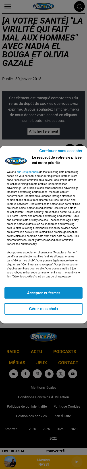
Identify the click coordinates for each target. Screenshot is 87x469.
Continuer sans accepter (61, 150)
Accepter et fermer (43, 292)
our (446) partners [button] (28, 172)
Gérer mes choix (43, 308)
